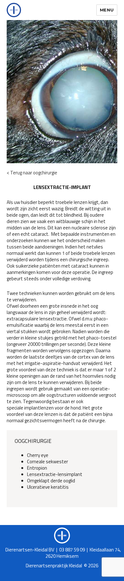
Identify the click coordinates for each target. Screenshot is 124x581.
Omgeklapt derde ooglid (51, 480)
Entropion (37, 468)
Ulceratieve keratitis (48, 487)
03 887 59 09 (72, 549)
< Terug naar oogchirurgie (32, 172)
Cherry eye (37, 455)
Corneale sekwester (47, 461)
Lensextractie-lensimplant (54, 474)
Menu (107, 9)
